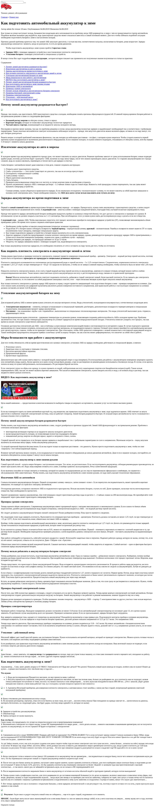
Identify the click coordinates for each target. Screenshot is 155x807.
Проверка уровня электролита (18, 88)
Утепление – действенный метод (19, 97)
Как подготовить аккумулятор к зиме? (21, 99)
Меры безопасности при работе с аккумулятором (26, 78)
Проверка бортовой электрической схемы (23, 93)
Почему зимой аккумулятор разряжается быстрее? (26, 67)
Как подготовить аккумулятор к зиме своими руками (28, 84)
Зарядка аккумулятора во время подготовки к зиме (27, 71)
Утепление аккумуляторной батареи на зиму (24, 75)
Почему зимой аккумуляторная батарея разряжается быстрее (31, 82)
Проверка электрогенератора (18, 95)
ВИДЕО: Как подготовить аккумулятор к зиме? (25, 80)
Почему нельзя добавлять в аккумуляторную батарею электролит (33, 91)
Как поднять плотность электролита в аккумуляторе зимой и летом (33, 73)
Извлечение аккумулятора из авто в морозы (24, 69)
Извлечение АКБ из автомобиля (19, 86)
